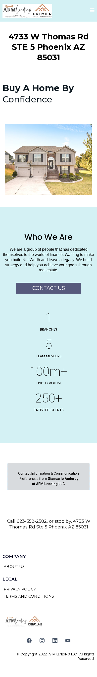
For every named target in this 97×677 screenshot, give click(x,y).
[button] (92, 11)
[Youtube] (67, 640)
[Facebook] (29, 640)
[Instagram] (42, 640)
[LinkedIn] (54, 640)
